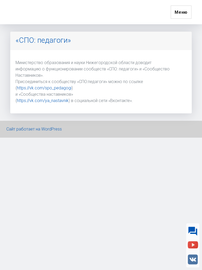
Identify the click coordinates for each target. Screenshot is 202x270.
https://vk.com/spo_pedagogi (44, 87)
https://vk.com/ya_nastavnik (43, 100)
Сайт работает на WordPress (34, 129)
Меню (181, 12)
